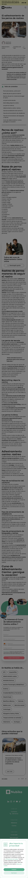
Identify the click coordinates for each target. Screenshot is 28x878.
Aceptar (14, 869)
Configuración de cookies (11, 859)
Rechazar (14, 873)
